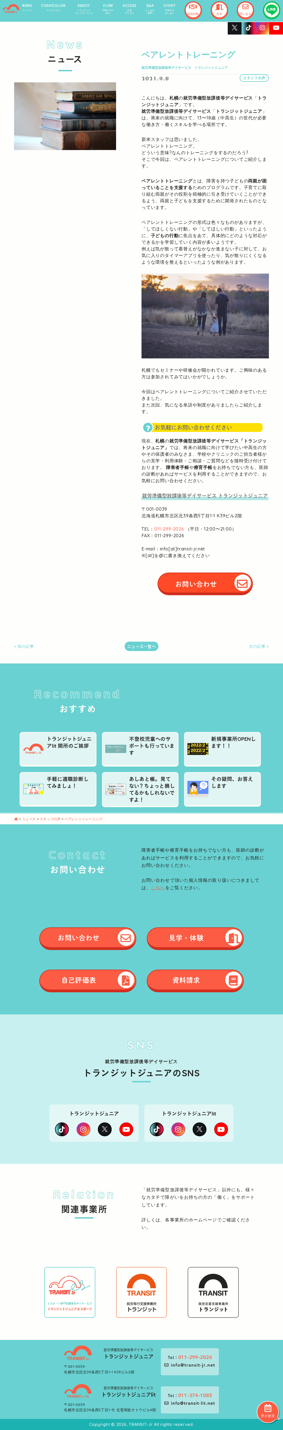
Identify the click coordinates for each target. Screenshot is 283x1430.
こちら (158, 887)
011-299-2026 (169, 529)
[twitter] (105, 1129)
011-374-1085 (195, 1395)
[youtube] (126, 1129)
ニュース (29, 819)
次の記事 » (259, 646)
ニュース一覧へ (141, 646)
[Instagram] (83, 1129)
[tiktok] (62, 1129)
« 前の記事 (24, 646)
